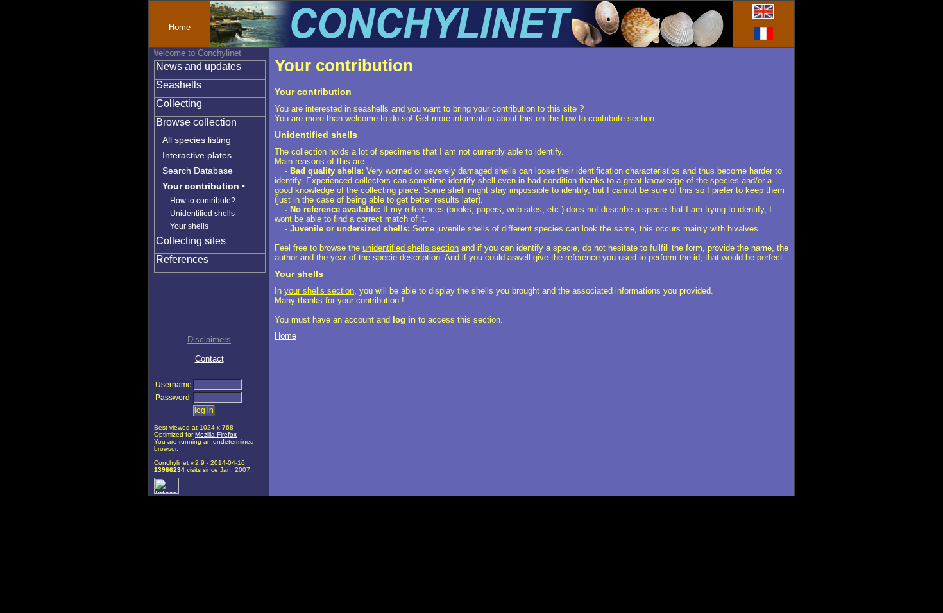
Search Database (197, 170)
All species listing (196, 140)
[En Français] (763, 37)
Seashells (178, 85)
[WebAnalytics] (166, 491)
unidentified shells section (410, 248)
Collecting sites (191, 240)
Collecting (179, 103)
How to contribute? (202, 200)
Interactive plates (197, 155)
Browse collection (196, 122)
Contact (209, 359)
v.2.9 (198, 462)
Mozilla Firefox (216, 434)
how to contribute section (607, 118)
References (182, 259)
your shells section (319, 291)
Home (180, 27)
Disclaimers (209, 339)
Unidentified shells (202, 213)
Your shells (189, 226)
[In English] (763, 16)
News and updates (198, 66)
